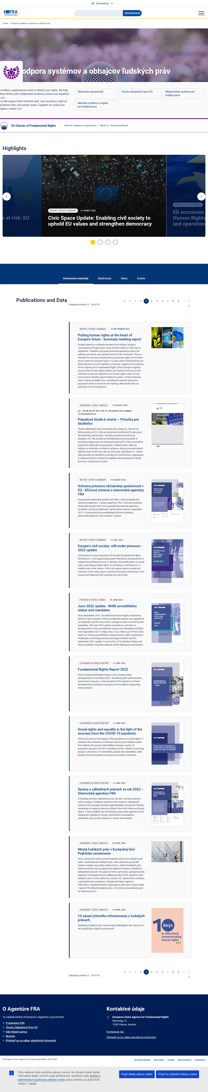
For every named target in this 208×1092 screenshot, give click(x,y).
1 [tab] (92, 242)
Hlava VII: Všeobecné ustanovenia (79, 125)
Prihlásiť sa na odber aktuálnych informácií (31, 1040)
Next (201, 196)
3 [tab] (107, 242)
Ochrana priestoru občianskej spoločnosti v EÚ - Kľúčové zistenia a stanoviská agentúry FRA (111, 490)
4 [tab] (115, 242)
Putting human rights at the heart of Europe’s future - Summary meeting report (109, 337)
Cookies (170, 1060)
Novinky (10, 1036)
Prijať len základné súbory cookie (177, 1074)
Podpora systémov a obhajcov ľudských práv (30, 23)
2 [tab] (100, 242)
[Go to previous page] (130, 301)
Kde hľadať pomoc (16, 1031)
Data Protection (184, 1060)
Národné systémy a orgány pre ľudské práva (93, 105)
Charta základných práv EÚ (137, 91)
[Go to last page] (189, 306)
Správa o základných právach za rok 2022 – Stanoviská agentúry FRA (111, 791)
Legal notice (159, 1060)
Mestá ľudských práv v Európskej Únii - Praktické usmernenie (107, 851)
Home (5, 23)
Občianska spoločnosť (90, 91)
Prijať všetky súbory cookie (136, 1074)
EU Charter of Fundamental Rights (33, 125)
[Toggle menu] (201, 13)
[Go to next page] (189, 301)
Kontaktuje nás (115, 1031)
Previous (7, 196)
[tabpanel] (104, 196)
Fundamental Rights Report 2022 (103, 669)
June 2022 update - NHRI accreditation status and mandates (107, 608)
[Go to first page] (124, 301)
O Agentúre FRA (15, 1023)
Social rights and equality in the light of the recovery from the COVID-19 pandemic (110, 731)
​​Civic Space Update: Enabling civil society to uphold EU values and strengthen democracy (100, 221)
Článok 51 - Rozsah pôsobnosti (114, 125)
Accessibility (200, 1060)
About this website (142, 1060)
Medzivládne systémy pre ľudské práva (180, 93)
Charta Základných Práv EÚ (22, 1027)
